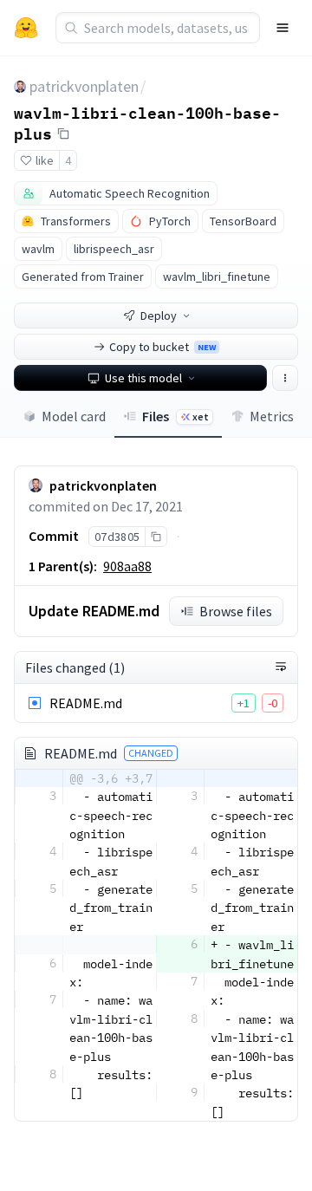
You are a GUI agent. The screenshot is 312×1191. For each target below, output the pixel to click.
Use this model (143, 378)
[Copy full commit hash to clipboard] (155, 536)
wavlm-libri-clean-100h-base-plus (147, 122)
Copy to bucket (162, 347)
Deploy (158, 315)
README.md (85, 703)
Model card (74, 416)
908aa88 (127, 566)
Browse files (235, 611)
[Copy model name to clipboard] (63, 133)
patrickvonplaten (84, 86)
